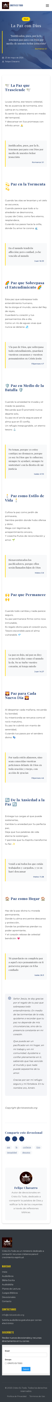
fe (16, 1147)
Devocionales (8, 1297)
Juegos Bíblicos (10, 1293)
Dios (38, 1147)
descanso (26, 1152)
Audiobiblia (7, 1284)
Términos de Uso (37, 1396)
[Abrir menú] (47, 5)
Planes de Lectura (11, 1289)
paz (8, 1147)
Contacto (6, 1301)
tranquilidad (12, 1152)
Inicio (4, 1272)
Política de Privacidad (16, 1396)
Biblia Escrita (8, 1280)
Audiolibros (7, 1276)
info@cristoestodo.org (13, 1315)
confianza (27, 1147)
